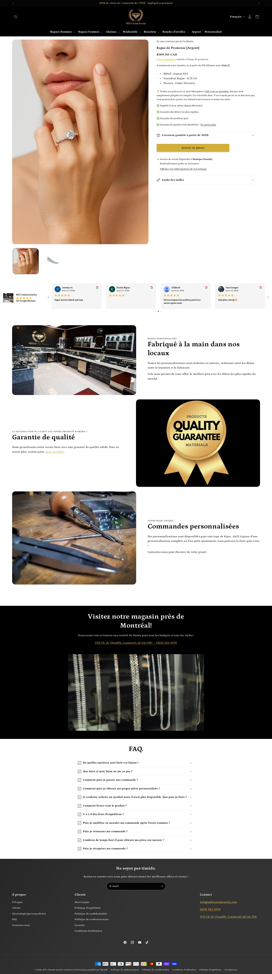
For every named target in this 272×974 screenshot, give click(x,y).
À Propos (17, 902)
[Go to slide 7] (156, 311)
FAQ (14, 919)
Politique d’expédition (210, 970)
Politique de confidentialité (91, 914)
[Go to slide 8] (158, 311)
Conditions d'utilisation (88, 931)
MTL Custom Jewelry (53, 970)
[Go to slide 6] (153, 311)
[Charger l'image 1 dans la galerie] (26, 261)
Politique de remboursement (91, 919)
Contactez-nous (21, 925)
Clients (16, 908)
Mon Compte (82, 902)
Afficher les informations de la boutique (183, 168)
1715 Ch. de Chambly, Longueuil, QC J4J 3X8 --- (125, 643)
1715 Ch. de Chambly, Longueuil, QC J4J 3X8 (228, 917)
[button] (15, 16)
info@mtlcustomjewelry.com (218, 902)
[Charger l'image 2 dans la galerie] (53, 261)
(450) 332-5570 (166, 643)
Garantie (80, 925)
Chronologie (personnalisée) (29, 914)
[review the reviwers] (93, 288)
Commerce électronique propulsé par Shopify (85, 970)
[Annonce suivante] (258, 3)
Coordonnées (231, 970)
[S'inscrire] (162, 886)
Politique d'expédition (88, 908)
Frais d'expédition (166, 59)
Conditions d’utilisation (184, 970)
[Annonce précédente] (13, 3)
